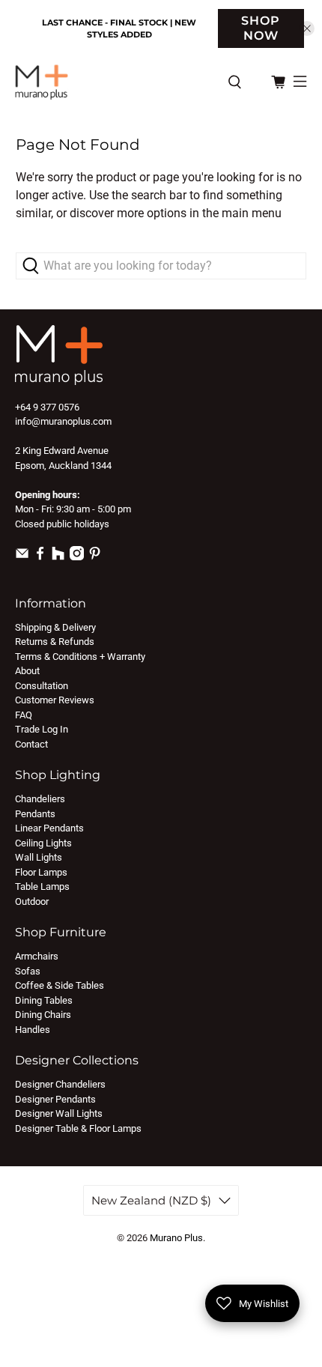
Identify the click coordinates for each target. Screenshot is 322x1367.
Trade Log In (41, 729)
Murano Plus (176, 1237)
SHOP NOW (260, 28)
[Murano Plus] (113, 82)
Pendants (35, 813)
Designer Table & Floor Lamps (78, 1128)
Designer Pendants (55, 1099)
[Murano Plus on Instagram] (77, 557)
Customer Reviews (54, 700)
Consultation (41, 685)
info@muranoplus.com (63, 421)
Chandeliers (40, 798)
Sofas (27, 971)
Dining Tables (44, 1000)
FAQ (23, 715)
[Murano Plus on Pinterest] (95, 557)
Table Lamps (42, 886)
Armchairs (36, 956)
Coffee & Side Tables (59, 985)
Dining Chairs (43, 1014)
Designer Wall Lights (59, 1113)
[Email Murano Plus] (22, 557)
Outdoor (32, 901)
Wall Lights (38, 857)
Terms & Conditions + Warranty (80, 656)
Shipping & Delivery (55, 627)
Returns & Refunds (54, 641)
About (27, 670)
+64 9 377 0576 (47, 407)
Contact (31, 744)
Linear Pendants (49, 828)
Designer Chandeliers (60, 1084)
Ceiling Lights (43, 843)
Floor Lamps (41, 872)
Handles (32, 1029)
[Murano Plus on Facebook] (40, 557)
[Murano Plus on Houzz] (58, 557)
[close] (307, 28)
